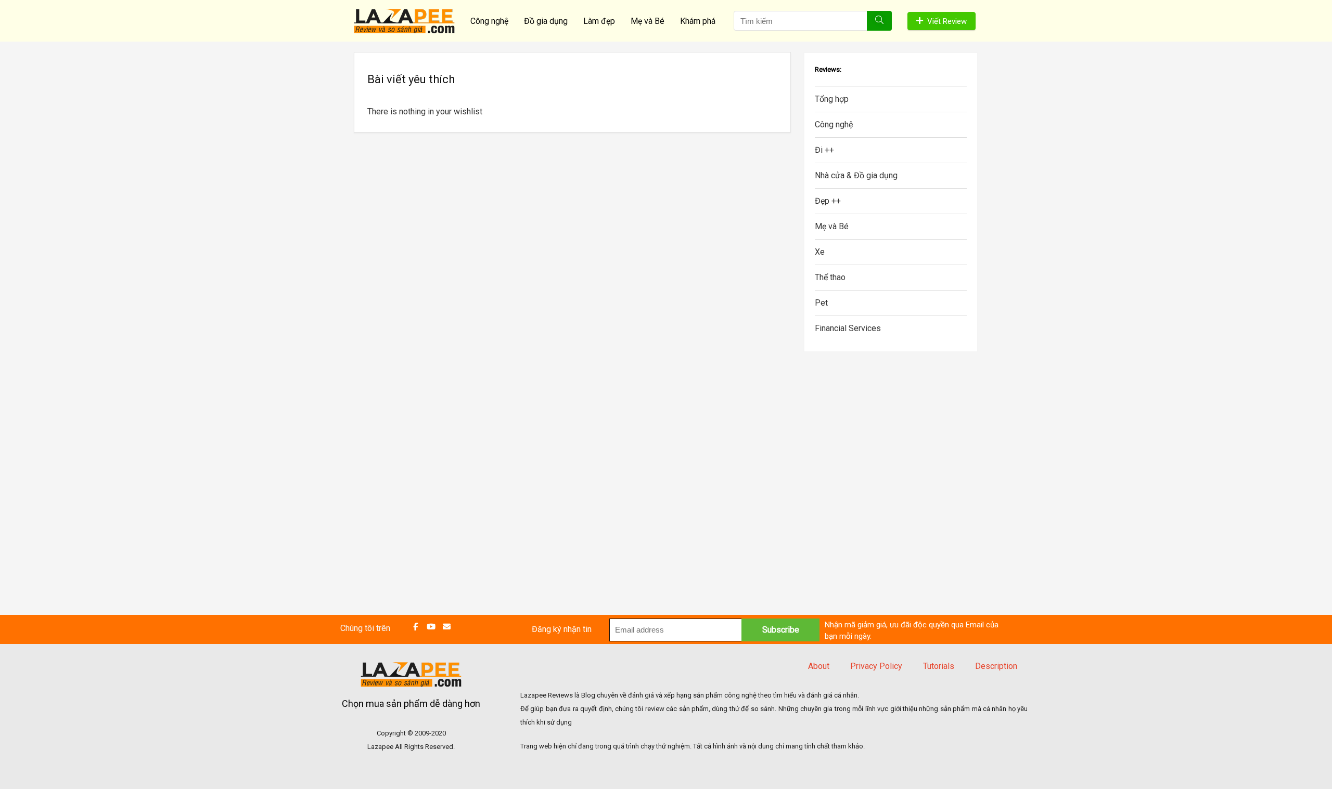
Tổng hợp (832, 99)
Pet (821, 303)
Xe (820, 252)
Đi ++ (824, 150)
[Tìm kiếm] (879, 21)
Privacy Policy (876, 666)
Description (996, 666)
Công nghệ (489, 21)
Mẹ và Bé (647, 21)
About (818, 666)
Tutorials (938, 666)
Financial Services (848, 328)
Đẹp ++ (828, 201)
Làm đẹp (599, 21)
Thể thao (830, 277)
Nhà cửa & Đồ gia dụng (856, 175)
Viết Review (947, 21)
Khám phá (697, 21)
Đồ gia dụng (546, 21)
